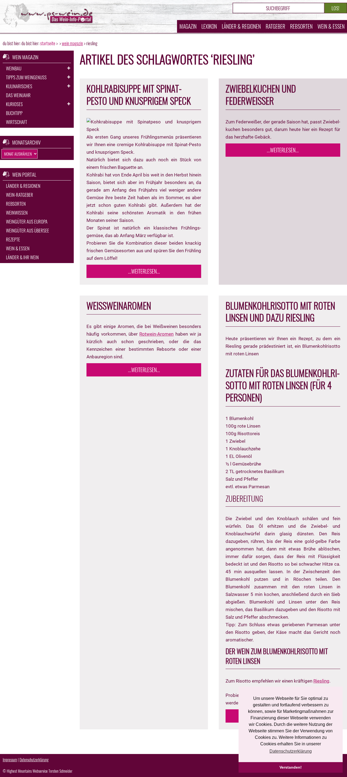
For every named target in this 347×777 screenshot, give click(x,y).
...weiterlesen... (144, 271)
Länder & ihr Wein (22, 257)
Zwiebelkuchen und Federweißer (261, 94)
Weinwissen (17, 212)
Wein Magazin (72, 43)
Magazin (188, 26)
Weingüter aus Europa (26, 221)
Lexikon (209, 26)
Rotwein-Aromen (156, 334)
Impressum (10, 759)
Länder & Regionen (241, 26)
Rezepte (13, 239)
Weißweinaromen (118, 305)
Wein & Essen (331, 26)
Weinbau (13, 68)
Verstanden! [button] (290, 767)
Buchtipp (14, 113)
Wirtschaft (16, 122)
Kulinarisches (19, 86)
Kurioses (14, 104)
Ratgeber (275, 26)
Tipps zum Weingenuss (26, 77)
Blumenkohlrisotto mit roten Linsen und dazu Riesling (280, 311)
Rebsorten (301, 26)
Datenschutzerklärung (34, 759)
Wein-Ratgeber (19, 194)
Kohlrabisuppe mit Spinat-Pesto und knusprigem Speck (138, 94)
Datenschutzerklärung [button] (290, 751)
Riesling (321, 681)
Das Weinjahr (18, 95)
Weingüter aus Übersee (27, 230)
